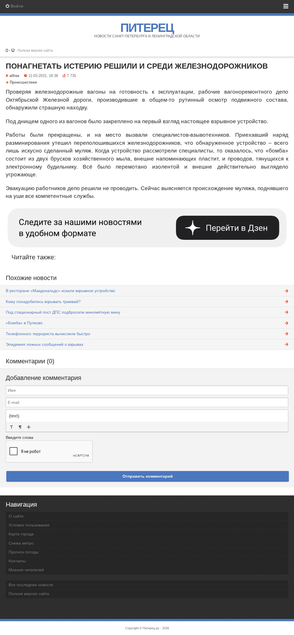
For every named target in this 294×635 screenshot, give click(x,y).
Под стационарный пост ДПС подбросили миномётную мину (63, 312)
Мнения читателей (26, 570)
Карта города (21, 534)
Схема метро (21, 543)
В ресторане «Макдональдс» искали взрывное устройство (60, 290)
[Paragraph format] (20, 427)
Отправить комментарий (148, 476)
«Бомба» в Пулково (24, 323)
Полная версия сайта (35, 50)
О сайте (16, 516)
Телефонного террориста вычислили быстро (48, 333)
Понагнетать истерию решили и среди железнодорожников (137, 66)
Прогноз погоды (23, 552)
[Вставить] (28, 427)
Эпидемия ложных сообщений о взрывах (44, 344)
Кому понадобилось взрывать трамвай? (43, 301)
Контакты (17, 561)
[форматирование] (11, 427)
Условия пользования (29, 525)
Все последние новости (31, 584)
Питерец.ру (151, 628)
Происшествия (23, 82)
